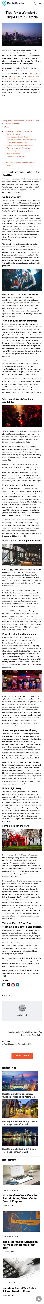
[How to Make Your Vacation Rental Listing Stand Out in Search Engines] (21, 1175)
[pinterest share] (13, 984)
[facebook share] (3, 984)
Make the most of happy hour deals (20, 145)
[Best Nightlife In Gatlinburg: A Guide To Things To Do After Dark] (20, 1108)
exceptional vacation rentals (30, 943)
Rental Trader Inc (12, 123)
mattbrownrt (22, 1015)
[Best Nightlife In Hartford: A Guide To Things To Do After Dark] (20, 1136)
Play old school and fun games (18, 148)
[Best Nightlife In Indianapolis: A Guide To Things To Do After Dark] (20, 1081)
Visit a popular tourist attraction (18, 137)
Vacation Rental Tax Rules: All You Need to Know (19, 1290)
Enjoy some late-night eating (17, 142)
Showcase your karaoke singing (18, 151)
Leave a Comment (22, 1056)
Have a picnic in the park (16, 156)
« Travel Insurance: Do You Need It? (16, 1044)
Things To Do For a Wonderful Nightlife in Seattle (21, 121)
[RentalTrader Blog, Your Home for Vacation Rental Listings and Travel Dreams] (13, 3)
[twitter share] (8, 984)
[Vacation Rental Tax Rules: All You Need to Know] (21, 1268)
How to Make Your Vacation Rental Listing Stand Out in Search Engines (20, 1198)
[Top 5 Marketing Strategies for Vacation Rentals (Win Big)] (21, 1221)
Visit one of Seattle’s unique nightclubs (21, 140)
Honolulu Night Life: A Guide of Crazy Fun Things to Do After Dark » (25, 1033)
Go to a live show (13, 134)
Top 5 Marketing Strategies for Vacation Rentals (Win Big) (20, 1244)
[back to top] (39, 1299)
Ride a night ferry (13, 153)
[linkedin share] (17, 984)
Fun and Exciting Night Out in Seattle (18, 131)
